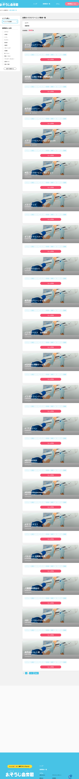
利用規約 (54, 778)
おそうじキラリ (31, 524)
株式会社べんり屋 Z (34, 652)
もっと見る (51, 59)
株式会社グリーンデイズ (35, 300)
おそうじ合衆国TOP (4, 10)
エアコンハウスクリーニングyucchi (40, 141)
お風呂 (5, 34)
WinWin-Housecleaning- (35, 492)
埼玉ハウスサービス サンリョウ (39, 173)
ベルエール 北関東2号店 (35, 556)
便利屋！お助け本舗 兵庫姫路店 (39, 77)
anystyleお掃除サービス (35, 364)
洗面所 (5, 45)
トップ (35, 3)
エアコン (6, 31)
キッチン (6, 40)
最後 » (36, 673)
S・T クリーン (31, 428)
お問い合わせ (42, 775)
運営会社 (41, 778)
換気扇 (5, 42)
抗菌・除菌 (6, 64)
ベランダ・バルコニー (9, 59)
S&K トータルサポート (35, 620)
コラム (58, 3)
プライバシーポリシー (56, 775)
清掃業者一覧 (46, 3)
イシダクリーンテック (34, 396)
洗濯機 (5, 50)
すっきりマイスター (33, 237)
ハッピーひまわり (32, 268)
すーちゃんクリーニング (35, 45)
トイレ (5, 37)
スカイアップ (30, 205)
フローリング (7, 48)
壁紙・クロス (7, 56)
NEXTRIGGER (31, 460)
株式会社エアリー (32, 109)
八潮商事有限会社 (32, 588)
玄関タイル (6, 61)
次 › (31, 673)
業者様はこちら (72, 3)
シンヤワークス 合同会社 (36, 332)
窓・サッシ (6, 53)
